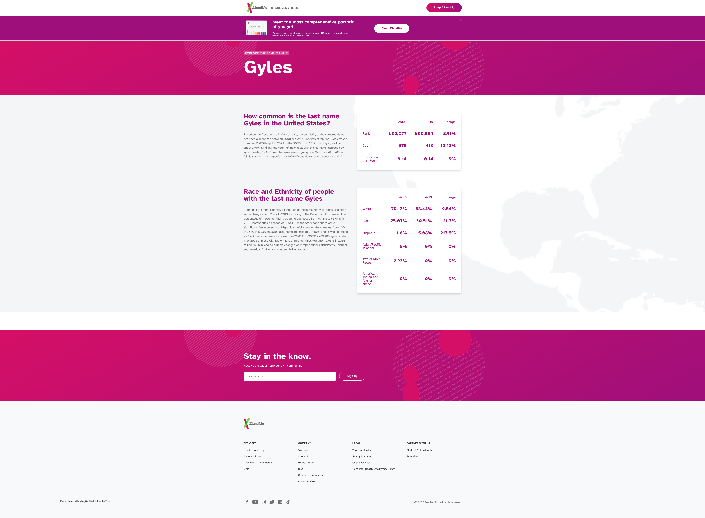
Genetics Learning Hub (311, 475)
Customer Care (307, 481)
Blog (300, 469)
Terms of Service (362, 450)
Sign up (352, 376)
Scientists (412, 456)
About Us (303, 456)
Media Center (306, 462)
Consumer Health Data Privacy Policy (373, 469)
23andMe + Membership (258, 462)
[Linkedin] (280, 503)
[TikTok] (288, 503)
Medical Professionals (419, 450)
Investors (303, 450)
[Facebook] (247, 503)
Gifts (246, 469)
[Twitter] (272, 503)
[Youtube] (255, 503)
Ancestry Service (253, 456)
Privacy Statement (362, 456)
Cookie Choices (361, 462)
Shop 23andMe (392, 28)
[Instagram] (263, 503)
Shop (444, 7)
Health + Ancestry (254, 450)
